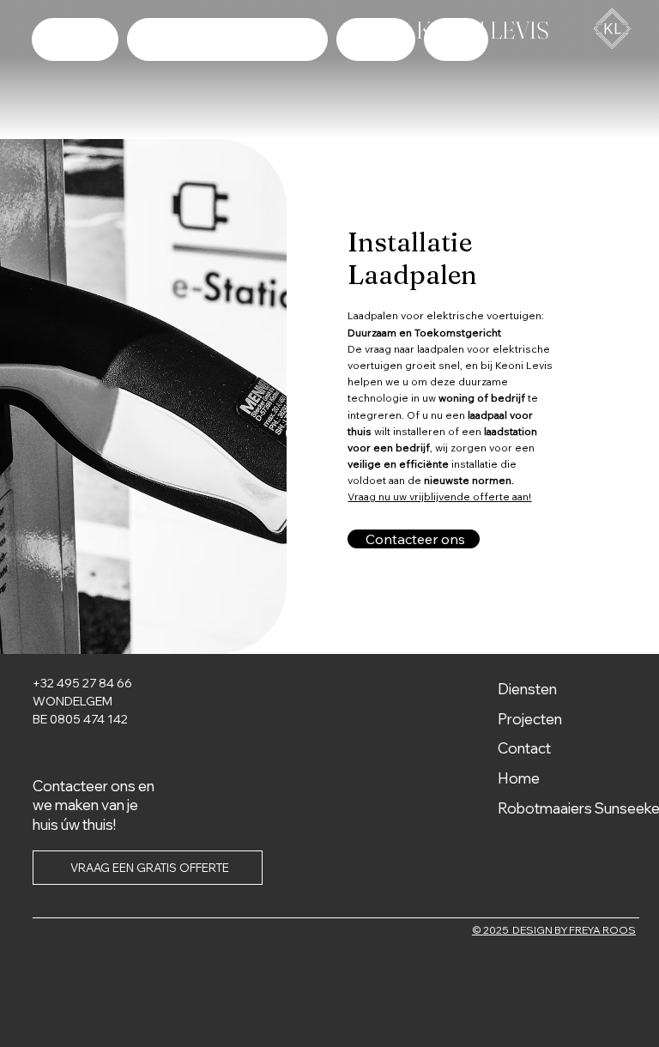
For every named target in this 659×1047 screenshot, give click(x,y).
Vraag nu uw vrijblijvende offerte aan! (439, 496)
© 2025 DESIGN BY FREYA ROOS (554, 929)
